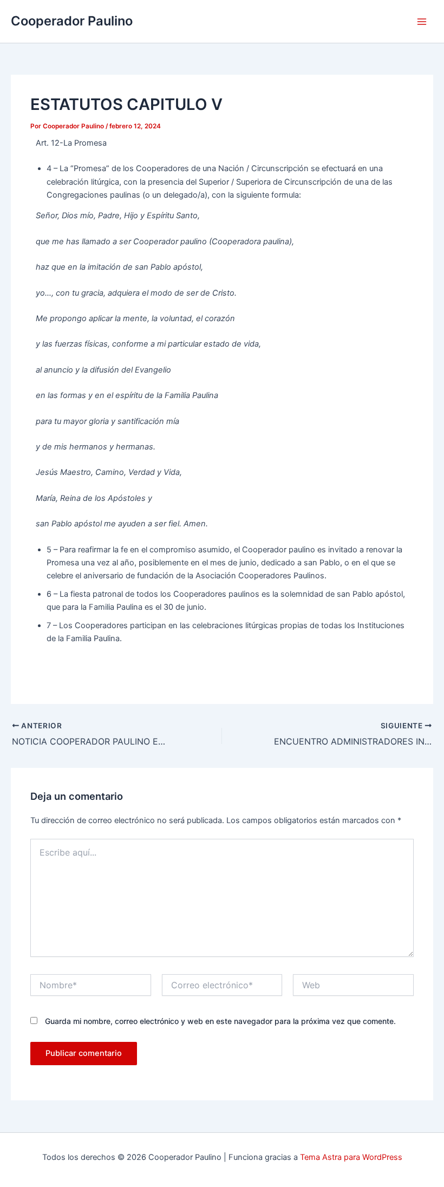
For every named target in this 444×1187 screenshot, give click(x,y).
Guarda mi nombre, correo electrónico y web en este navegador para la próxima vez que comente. (220, 1021)
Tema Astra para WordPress (351, 1157)
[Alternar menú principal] (421, 21)
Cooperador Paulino (72, 21)
